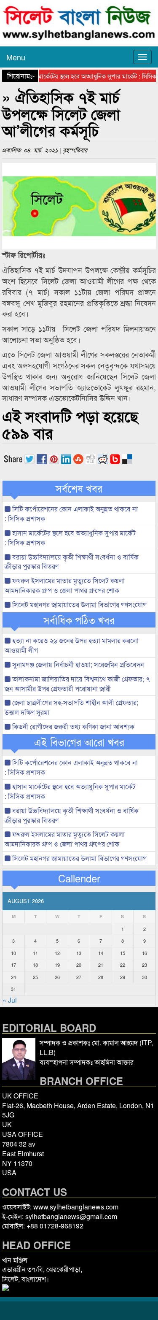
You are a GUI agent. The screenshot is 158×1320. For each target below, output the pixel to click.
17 (13, 964)
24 (13, 977)
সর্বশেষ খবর (79, 488)
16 (144, 952)
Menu (15, 56)
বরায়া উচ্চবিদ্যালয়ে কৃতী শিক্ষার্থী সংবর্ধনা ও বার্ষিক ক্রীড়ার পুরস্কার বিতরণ (72, 561)
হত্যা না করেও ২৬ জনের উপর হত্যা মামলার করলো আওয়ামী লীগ (72, 645)
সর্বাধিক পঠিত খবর (79, 619)
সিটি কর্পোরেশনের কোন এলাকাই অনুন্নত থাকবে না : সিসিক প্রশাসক (71, 513)
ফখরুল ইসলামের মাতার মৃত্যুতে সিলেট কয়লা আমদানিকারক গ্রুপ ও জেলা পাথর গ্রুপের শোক (65, 585)
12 (57, 952)
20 (78, 964)
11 (35, 952)
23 (144, 964)
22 (122, 964)
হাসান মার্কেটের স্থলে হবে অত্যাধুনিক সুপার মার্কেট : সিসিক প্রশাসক (70, 537)
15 (122, 952)
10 (13, 952)
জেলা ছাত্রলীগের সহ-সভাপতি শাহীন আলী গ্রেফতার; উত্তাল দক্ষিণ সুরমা (71, 707)
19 (57, 964)
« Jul (10, 1000)
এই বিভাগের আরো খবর (79, 741)
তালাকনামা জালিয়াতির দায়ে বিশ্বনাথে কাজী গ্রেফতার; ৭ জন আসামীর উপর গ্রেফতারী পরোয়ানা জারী (77, 683)
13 (78, 952)
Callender (79, 878)
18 (35, 964)
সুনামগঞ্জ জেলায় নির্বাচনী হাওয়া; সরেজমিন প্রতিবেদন (77, 664)
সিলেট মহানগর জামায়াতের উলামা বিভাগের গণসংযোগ (79, 604)
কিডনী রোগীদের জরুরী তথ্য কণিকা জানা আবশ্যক (72, 726)
